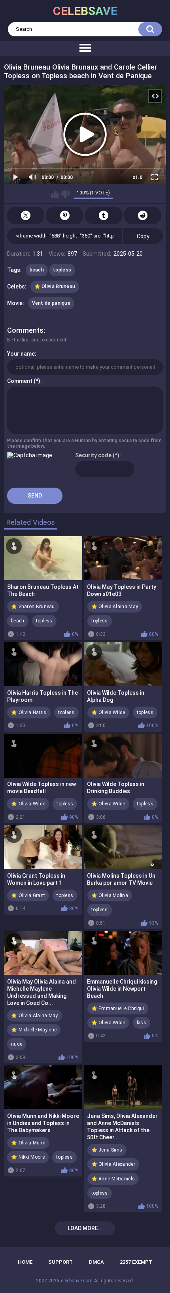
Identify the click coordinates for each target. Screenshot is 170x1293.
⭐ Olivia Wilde (108, 712)
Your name (21, 354)
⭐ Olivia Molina (109, 895)
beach (37, 270)
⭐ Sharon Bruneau (33, 606)
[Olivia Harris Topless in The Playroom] (43, 664)
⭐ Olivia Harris (29, 712)
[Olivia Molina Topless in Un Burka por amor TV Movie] (123, 847)
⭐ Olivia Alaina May (114, 606)
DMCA (96, 1262)
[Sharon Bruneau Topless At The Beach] (43, 558)
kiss (141, 1022)
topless (62, 270)
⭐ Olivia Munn (28, 1143)
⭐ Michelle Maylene (34, 1030)
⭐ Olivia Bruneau (55, 286)
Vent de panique (51, 303)
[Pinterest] (64, 215)
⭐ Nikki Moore (28, 1157)
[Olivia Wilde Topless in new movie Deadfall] (43, 756)
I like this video (55, 194)
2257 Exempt (136, 1262)
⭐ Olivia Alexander (113, 1164)
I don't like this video (65, 194)
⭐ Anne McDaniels (113, 1179)
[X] (26, 215)
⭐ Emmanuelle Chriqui (117, 1008)
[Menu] (85, 48)
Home (25, 1262)
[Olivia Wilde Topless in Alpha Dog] (123, 664)
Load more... (85, 1228)
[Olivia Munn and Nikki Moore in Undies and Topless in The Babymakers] (43, 1087)
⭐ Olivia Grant (28, 895)
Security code (93, 455)
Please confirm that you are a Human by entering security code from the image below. (84, 443)
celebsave (85, 11)
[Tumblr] (104, 215)
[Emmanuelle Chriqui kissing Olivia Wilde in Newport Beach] (123, 953)
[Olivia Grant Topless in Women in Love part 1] (43, 847)
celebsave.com (77, 1281)
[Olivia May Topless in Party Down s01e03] (123, 558)
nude (16, 1044)
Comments (25, 330)
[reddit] (143, 215)
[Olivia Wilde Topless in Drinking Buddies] (123, 756)
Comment (19, 381)
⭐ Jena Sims (107, 1150)
